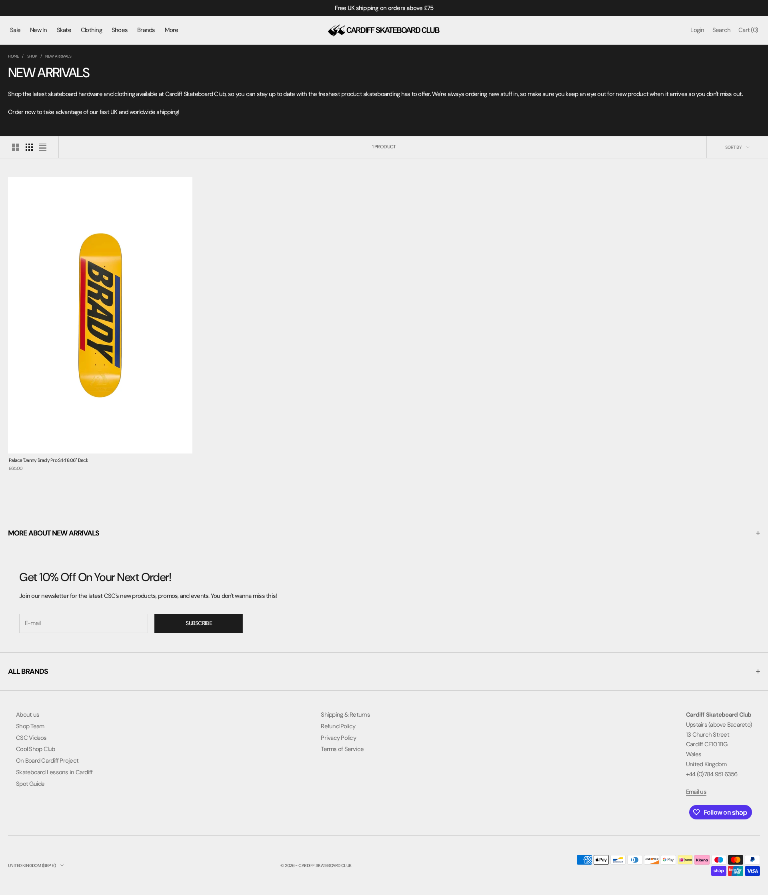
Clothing (91, 30)
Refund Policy (338, 726)
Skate (64, 30)
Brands (146, 30)
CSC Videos (31, 738)
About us (27, 715)
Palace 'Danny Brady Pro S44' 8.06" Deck (48, 460)
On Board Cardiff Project (47, 761)
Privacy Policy (338, 738)
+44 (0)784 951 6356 (712, 774)
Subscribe (199, 623)
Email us (696, 792)
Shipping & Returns (345, 715)
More (171, 30)
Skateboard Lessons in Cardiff (54, 772)
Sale (15, 30)
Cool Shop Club (35, 749)
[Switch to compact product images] (42, 147)
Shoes (120, 30)
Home (13, 56)
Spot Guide (30, 784)
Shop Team (30, 726)
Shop (32, 56)
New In (38, 30)
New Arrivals (58, 56)
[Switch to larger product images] (15, 147)
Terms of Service (342, 749)
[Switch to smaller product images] (29, 147)
